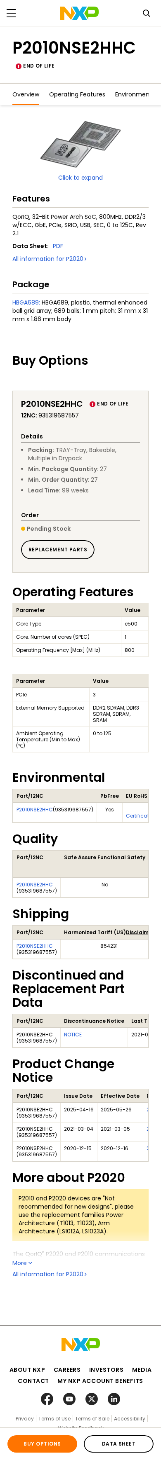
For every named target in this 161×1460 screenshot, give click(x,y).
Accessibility (129, 1418)
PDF (58, 246)
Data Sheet (119, 1443)
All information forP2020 (47, 259)
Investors (106, 1370)
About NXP (27, 1370)
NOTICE (73, 1034)
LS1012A (69, 1231)
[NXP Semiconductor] (79, 13)
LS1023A (93, 1231)
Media (142, 1370)
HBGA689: (26, 302)
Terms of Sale (92, 1418)
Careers (67, 1370)
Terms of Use (54, 1418)
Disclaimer (140, 932)
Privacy (25, 1418)
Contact (33, 1381)
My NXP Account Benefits (100, 1381)
